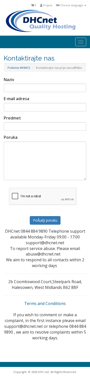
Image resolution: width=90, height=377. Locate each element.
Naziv (9, 79)
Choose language (72, 5)
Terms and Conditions (45, 303)
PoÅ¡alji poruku (45, 220)
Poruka (11, 137)
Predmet (12, 118)
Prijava (47, 5)
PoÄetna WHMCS (19, 68)
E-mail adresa (16, 98)
